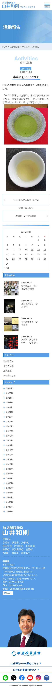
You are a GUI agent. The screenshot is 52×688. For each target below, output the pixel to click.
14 (32, 249)
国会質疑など (9, 375)
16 (45, 249)
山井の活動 (8, 365)
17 (7, 254)
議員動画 (7, 370)
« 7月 (6, 267)
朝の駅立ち (8, 361)
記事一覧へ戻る (26, 207)
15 (38, 249)
